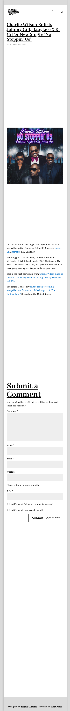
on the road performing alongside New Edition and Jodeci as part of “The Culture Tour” (31, 290)
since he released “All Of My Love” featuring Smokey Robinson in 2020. (35, 277)
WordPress (56, 706)
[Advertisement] (35, 91)
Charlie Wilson (46, 274)
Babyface (15, 251)
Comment (12, 411)
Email (10, 458)
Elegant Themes (29, 706)
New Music (22, 45)
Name (10, 445)
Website (11, 471)
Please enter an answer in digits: (23, 485)
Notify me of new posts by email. (27, 510)
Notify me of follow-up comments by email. (32, 504)
